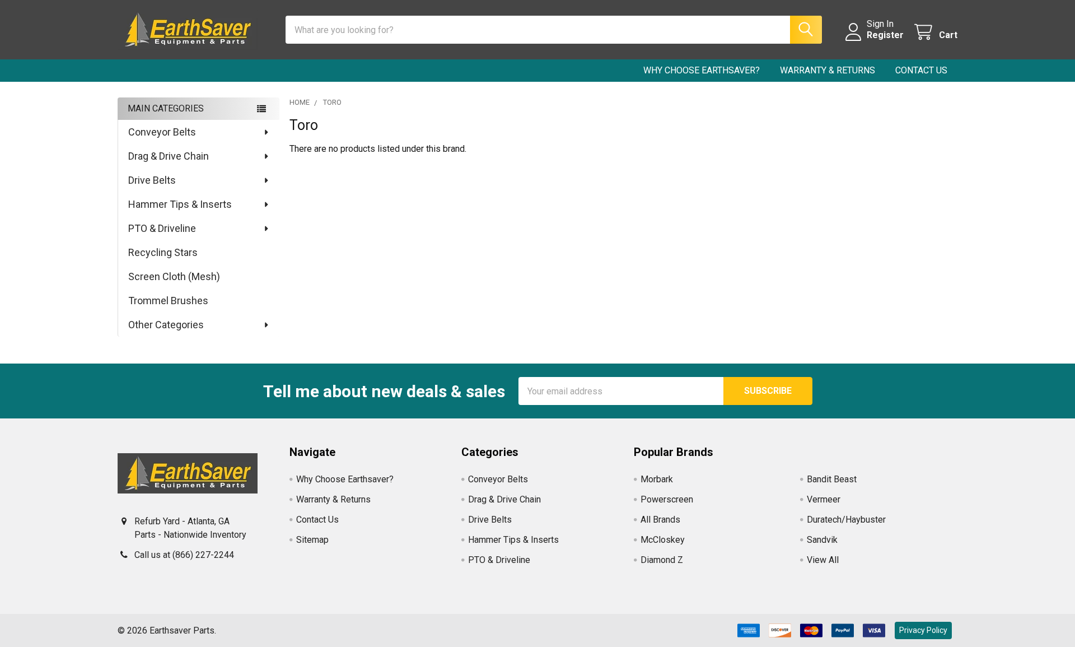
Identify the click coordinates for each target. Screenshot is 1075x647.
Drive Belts (152, 180)
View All (823, 560)
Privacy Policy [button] (923, 630)
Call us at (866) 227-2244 (184, 555)
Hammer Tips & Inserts (180, 204)
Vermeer (823, 499)
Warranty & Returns (827, 70)
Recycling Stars (163, 252)
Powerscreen (667, 499)
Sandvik (822, 539)
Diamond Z (662, 560)
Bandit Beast (832, 479)
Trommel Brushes (168, 300)
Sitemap (312, 539)
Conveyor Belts (162, 132)
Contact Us (921, 70)
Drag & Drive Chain (168, 156)
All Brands (660, 519)
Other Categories (166, 325)
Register (885, 35)
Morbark (657, 479)
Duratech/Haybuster (846, 519)
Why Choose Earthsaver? (701, 70)
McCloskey (663, 539)
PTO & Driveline (162, 228)
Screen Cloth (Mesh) (174, 276)
